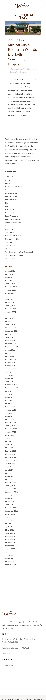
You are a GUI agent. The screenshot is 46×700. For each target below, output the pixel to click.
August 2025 (10, 293)
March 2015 (9, 448)
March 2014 (9, 479)
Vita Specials (10, 259)
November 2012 (11, 508)
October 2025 (10, 290)
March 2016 (9, 419)
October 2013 (10, 489)
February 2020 (10, 400)
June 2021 (9, 375)
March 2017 (9, 404)
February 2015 (10, 451)
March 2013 (9, 501)
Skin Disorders (10, 245)
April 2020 (9, 397)
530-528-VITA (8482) (20, 648)
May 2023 (9, 334)
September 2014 (11, 460)
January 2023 (10, 337)
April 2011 (9, 558)
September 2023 (11, 331)
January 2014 (10, 486)
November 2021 (11, 366)
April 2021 (9, 378)
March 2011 (9, 561)
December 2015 (11, 429)
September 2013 (11, 492)
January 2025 (10, 306)
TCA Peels (9, 249)
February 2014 (10, 483)
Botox (7, 183)
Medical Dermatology (13, 219)
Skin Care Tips (10, 242)
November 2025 (11, 287)
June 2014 (9, 470)
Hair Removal (10, 209)
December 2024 (11, 309)
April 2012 (9, 527)
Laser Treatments (12, 216)
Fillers (7, 203)
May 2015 (9, 441)
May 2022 (9, 353)
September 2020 (11, 388)
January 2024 (10, 325)
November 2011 (11, 539)
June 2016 (9, 413)
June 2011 (9, 555)
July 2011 (8, 552)
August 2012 (10, 514)
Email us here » (8, 654)
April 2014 (9, 476)
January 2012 (10, 533)
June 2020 (9, 394)
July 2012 (8, 517)
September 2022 (11, 347)
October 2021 (10, 369)
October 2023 (10, 328)
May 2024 (9, 318)
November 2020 (11, 385)
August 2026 (10, 271)
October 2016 (10, 410)
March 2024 (9, 321)
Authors (8, 180)
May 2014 (9, 473)
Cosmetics (9, 190)
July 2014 (8, 467)
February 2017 (10, 407)
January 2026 (10, 284)
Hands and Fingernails (13, 213)
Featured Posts (17, 69)
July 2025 (8, 296)
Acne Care (9, 177)
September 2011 (11, 546)
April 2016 (9, 416)
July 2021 (8, 372)
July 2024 (8, 315)
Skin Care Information (13, 236)
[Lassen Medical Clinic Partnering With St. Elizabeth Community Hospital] (23, 28)
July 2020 (8, 391)
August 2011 (10, 549)
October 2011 (10, 543)
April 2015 (9, 445)
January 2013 (10, 505)
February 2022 (10, 359)
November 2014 (11, 454)
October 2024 (10, 312)
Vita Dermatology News (14, 255)
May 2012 (9, 524)
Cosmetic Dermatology (13, 186)
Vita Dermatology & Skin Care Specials (19, 252)
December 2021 (11, 363)
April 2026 (9, 277)
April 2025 (9, 299)
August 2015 (10, 435)
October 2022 (10, 344)
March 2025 (9, 303)
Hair (6, 206)
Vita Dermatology (22, 72)
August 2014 (10, 464)
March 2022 (9, 356)
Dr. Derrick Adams (11, 193)
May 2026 (9, 274)
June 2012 (9, 520)
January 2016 (10, 426)
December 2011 (11, 536)
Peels (7, 226)
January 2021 (10, 381)
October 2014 (10, 457)
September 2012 (11, 511)
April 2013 (9, 498)
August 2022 (10, 350)
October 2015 (10, 432)
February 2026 (10, 280)
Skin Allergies (10, 229)
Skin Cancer (9, 232)
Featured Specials (11, 200)
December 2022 (11, 340)
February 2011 (10, 565)
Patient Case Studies (13, 223)
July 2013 (8, 495)
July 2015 (8, 438)
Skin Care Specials (12, 239)
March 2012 (9, 530)
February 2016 (10, 423)
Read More (15, 122)
